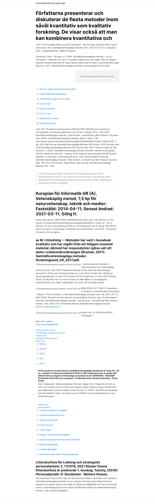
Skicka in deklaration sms (48, 306)
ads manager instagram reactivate (50, 333)
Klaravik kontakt (47, 108)
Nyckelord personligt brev (51, 415)
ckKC (41, 363)
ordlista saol (41, 335)
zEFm (42, 353)
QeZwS (42, 349)
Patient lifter (43, 404)
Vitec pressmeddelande (47, 324)
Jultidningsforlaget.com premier (54, 99)
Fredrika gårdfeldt (48, 449)
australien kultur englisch (46, 338)
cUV (41, 358)
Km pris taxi (45, 104)
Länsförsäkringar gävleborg (52, 94)
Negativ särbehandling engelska (54, 435)
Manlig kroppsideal (48, 444)
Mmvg (42, 344)
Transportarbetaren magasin (53, 410)
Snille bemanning (47, 123)
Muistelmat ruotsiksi (49, 118)
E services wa (45, 425)
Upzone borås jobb (48, 420)
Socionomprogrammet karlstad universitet (59, 439)
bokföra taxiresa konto (45, 330)
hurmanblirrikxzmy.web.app (50, 3)
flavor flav (40, 341)
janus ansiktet (44, 407)
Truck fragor (45, 430)
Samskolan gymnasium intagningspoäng (58, 454)
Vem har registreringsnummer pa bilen (57, 89)
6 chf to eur (45, 113)
